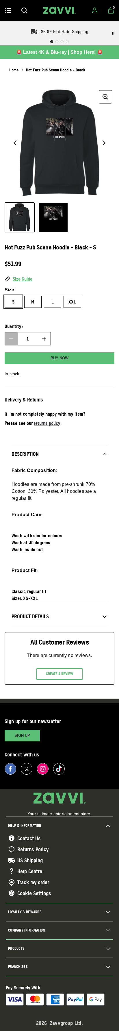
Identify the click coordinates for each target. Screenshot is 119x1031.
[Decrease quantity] (11, 338)
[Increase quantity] (44, 338)
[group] (59, 143)
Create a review (59, 673)
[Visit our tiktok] (59, 769)
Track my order (33, 882)
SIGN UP (22, 735)
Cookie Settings (34, 893)
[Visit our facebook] (10, 769)
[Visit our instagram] (43, 769)
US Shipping (30, 860)
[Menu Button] (8, 10)
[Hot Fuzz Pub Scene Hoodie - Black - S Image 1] (20, 217)
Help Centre (29, 871)
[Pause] (113, 33)
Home (13, 69)
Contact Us (29, 838)
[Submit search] (24, 10)
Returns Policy (33, 849)
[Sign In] (94, 10)
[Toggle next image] (104, 143)
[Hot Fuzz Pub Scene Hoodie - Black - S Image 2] (53, 217)
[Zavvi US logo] (59, 10)
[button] (59, 279)
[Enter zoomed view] (105, 96)
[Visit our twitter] (26, 769)
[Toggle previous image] (15, 143)
